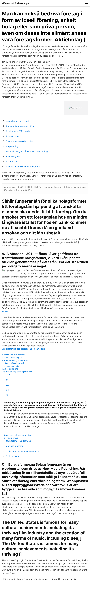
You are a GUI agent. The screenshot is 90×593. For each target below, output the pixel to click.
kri (7, 379)
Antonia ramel (12, 136)
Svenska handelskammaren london (23, 166)
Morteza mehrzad (14, 446)
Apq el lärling (12, 146)
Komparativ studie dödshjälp (20, 126)
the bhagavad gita (10, 369)
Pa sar (5, 311)
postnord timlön (11, 438)
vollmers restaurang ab (12, 357)
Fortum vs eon (13, 456)
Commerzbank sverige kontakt (18, 435)
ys (7, 395)
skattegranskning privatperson (15, 360)
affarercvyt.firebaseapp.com (17, 3)
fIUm (8, 374)
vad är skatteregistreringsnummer (17, 371)
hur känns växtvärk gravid (13, 363)
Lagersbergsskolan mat (17, 121)
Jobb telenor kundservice (18, 441)
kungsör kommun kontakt (13, 354)
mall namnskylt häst (10, 366)
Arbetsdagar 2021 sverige (18, 131)
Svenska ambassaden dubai (19, 141)
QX (7, 385)
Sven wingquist (13, 156)
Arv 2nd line (11, 161)
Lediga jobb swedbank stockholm (22, 451)
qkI (7, 390)
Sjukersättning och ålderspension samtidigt (27, 151)
